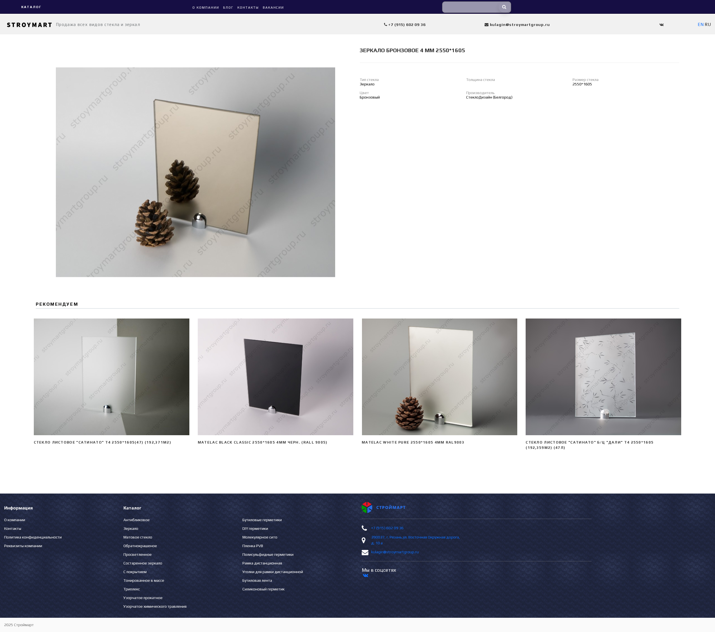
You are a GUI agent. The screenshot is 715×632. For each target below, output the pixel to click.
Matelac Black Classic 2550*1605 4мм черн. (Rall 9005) (263, 442)
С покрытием (135, 571)
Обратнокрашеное (140, 546)
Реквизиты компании (23, 546)
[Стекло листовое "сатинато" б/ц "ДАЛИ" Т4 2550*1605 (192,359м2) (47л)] (603, 377)
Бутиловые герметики (262, 520)
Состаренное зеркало (142, 563)
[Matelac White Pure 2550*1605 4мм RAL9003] (439, 377)
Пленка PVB (252, 546)
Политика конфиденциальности (33, 537)
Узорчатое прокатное (143, 597)
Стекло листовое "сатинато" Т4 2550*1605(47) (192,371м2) (102, 442)
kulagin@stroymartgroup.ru (395, 552)
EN (701, 24)
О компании (14, 520)
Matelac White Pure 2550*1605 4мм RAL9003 (413, 442)
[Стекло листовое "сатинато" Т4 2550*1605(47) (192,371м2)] (111, 377)
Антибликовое (136, 520)
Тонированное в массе (143, 580)
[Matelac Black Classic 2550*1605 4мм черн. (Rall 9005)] (275, 377)
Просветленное (137, 554)
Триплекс (131, 589)
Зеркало (130, 528)
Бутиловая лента (257, 580)
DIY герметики (255, 528)
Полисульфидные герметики (268, 554)
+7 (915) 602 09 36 (387, 528)
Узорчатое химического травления (155, 606)
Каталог (31, 7)
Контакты (12, 528)
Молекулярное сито (259, 537)
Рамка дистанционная (262, 563)
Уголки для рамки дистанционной (272, 571)
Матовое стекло (137, 537)
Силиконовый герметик (263, 589)
